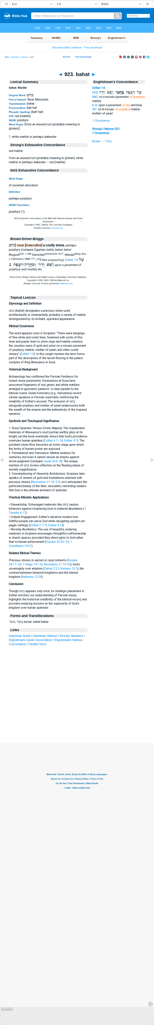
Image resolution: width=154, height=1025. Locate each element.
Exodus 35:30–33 (57, 542)
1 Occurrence (100, 120)
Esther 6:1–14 (53, 440)
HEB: (95, 92)
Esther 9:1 (70, 440)
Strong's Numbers (71, 636)
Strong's (15, 57)
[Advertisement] (77, 720)
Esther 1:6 (71, 260)
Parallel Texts (37, 644)
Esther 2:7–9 (38, 525)
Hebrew (24, 57)
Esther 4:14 (55, 525)
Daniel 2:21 (51, 568)
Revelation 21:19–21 (45, 482)
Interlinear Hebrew (45, 636)
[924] (149, 469)
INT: (94, 109)
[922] (4, 469)
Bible (7, 57)
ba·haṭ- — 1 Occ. (102, 141)
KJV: (95, 105)
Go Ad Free (7, 1009)
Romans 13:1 (68, 568)
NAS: (95, 97)
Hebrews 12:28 (32, 577)
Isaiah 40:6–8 (52, 461)
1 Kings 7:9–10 (33, 564)
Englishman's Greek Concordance (30, 640)
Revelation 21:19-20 (57, 564)
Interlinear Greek (19, 636)
